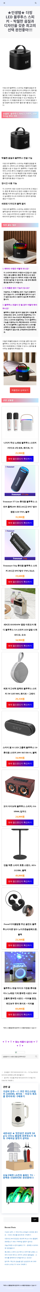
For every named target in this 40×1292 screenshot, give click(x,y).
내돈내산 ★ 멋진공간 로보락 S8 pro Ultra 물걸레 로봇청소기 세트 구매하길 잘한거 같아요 (19, 1135)
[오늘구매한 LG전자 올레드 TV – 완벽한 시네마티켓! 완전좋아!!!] (20, 1209)
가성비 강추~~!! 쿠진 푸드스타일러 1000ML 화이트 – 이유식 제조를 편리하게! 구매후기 (20, 1094)
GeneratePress (29, 1288)
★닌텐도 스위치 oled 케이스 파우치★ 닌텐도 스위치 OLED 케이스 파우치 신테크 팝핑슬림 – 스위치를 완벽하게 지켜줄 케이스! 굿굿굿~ (21, 1255)
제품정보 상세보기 (20, 390)
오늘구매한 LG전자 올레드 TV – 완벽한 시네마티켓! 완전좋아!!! (19, 1176)
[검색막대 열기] (35, 3)
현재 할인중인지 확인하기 (20, 459)
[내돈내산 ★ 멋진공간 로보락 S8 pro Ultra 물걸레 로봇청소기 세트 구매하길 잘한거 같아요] (20, 1169)
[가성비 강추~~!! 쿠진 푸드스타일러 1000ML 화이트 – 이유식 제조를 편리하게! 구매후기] (20, 1127)
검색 (34, 1219)
